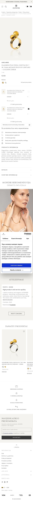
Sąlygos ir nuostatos (7, 463)
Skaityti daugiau (8, 299)
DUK (3, 453)
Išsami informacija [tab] (16, 238)
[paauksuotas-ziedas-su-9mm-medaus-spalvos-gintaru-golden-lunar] (3, 111)
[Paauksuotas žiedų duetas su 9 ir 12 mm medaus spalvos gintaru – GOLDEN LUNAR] (28, 368)
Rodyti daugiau (16, 313)
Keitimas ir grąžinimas (7, 456)
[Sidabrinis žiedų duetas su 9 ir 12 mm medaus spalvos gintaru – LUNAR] (30, 368)
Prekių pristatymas (6, 458)
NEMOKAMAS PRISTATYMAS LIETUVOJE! (17, 1)
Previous (0, 297)
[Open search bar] (5, 6)
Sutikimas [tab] (5, 238)
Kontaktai (4, 468)
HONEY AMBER (5, 62)
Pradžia (3, 12)
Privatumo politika (6, 461)
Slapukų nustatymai (15, 270)
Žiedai (20, 12)
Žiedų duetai (26, 12)
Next (32, 297)
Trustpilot (13, 305)
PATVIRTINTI (16, 437)
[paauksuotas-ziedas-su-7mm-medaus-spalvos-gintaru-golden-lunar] (3, 94)
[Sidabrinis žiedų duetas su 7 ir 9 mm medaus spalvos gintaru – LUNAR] (3, 367)
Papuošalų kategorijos (12, 12)
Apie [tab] (27, 238)
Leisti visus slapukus (16, 265)
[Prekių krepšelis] (30, 7)
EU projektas (5, 465)
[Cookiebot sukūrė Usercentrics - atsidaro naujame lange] (24, 234)
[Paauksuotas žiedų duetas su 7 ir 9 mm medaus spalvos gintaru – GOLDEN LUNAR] (5, 367)
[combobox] (21, 96)
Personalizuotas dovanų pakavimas (13, 125)
